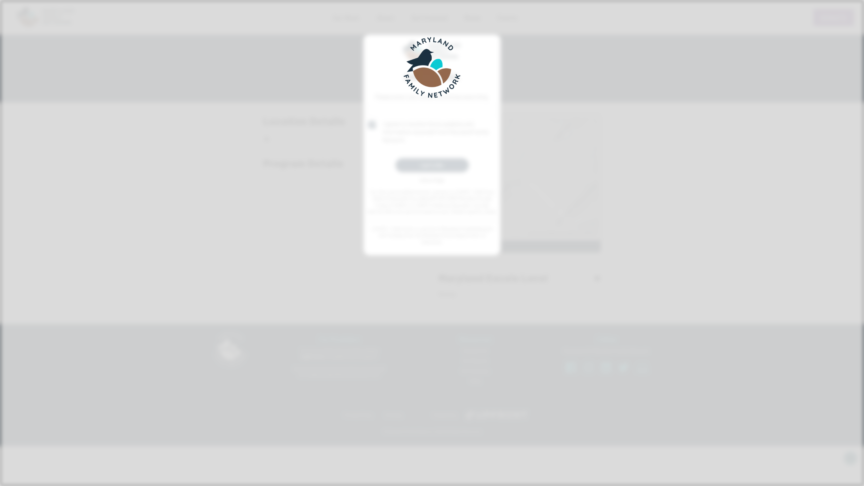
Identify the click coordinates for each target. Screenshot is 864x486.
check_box (372, 125)
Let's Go (432, 165)
